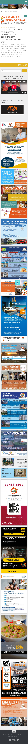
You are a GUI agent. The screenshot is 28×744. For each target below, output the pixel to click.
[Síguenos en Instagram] (21, 65)
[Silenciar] (22, 93)
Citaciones (4, 27)
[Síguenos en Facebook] (19, 65)
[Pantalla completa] (25, 93)
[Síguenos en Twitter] (26, 65)
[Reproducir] (3, 93)
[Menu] (26, 2)
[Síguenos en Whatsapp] (23, 65)
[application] (14, 87)
